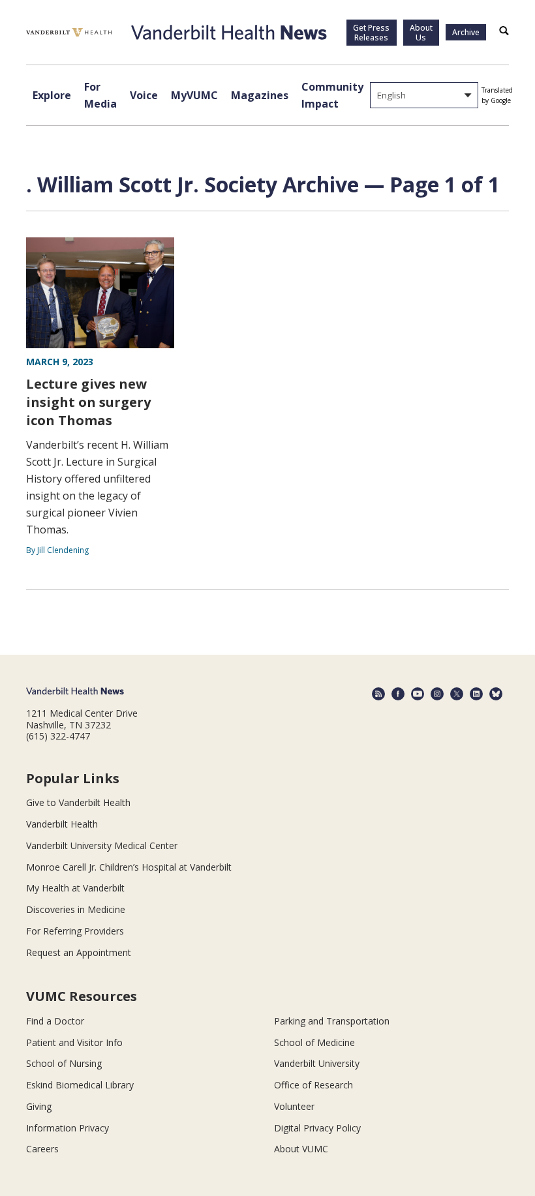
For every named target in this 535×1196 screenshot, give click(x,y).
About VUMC (301, 1149)
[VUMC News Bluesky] (495, 693)
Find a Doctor (55, 1021)
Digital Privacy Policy (317, 1128)
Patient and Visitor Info (74, 1042)
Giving (39, 1106)
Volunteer (294, 1106)
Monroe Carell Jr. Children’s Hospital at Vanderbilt (129, 867)
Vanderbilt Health (62, 824)
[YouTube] (417, 693)
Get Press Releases (371, 32)
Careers (42, 1149)
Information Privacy (67, 1128)
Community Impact (332, 95)
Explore (52, 95)
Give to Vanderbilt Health (78, 802)
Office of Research (313, 1085)
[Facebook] (398, 693)
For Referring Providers (75, 931)
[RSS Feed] (378, 693)
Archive (466, 32)
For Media (100, 95)
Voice (144, 95)
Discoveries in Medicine (75, 909)
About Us (421, 32)
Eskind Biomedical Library (80, 1085)
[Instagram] (437, 693)
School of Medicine (314, 1042)
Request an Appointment (78, 952)
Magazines (259, 95)
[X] (456, 693)
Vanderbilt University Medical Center (101, 845)
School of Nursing (64, 1063)
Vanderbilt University (316, 1063)
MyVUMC (194, 95)
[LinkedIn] (476, 693)
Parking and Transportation (332, 1021)
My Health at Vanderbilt (75, 888)
